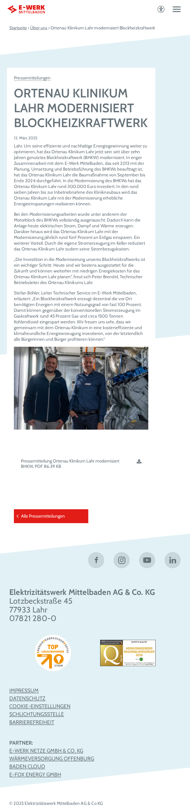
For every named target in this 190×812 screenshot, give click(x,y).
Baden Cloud (27, 766)
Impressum (24, 690)
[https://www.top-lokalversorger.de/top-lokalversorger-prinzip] (54, 654)
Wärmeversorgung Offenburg (51, 758)
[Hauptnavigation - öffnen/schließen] (176, 9)
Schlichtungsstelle (36, 714)
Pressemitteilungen (32, 78)
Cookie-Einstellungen (39, 706)
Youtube (147, 560)
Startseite (18, 28)
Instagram (122, 560)
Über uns (38, 28)
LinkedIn (173, 560)
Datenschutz (27, 698)
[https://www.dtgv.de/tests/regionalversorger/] (128, 655)
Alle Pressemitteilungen (43, 516)
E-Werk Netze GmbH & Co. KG (46, 750)
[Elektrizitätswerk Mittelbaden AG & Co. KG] (26, 9)
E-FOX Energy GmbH (35, 774)
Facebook (96, 560)
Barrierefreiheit (31, 722)
